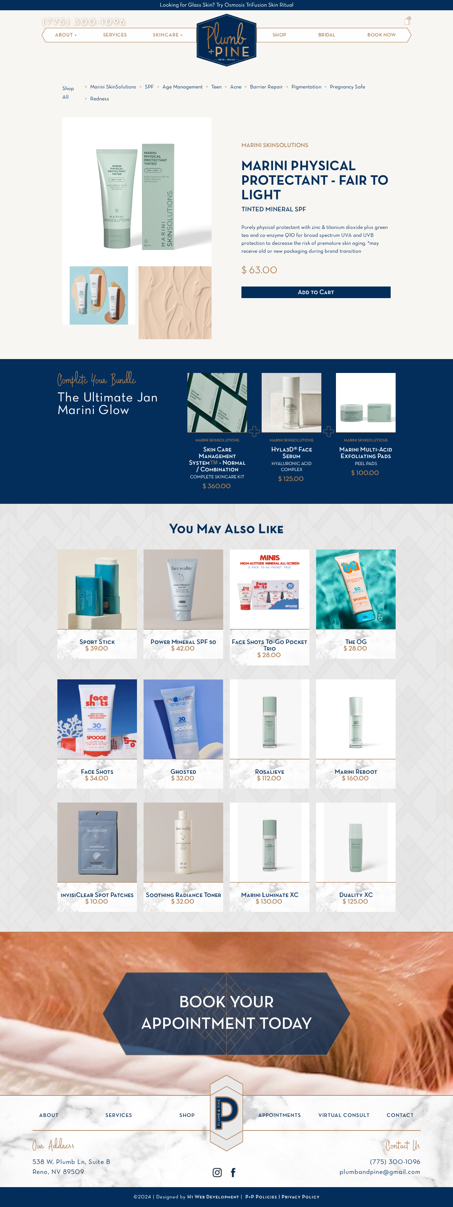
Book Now (381, 35)
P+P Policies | (263, 1197)
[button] (407, 21)
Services (115, 35)
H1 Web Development (213, 1197)
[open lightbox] (98, 295)
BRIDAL (327, 35)
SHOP (280, 35)
